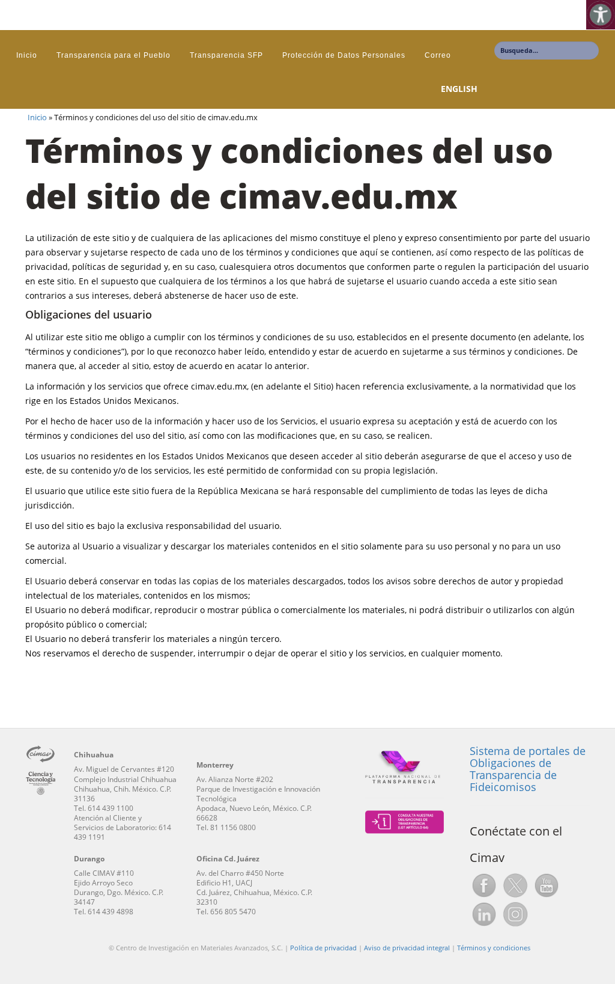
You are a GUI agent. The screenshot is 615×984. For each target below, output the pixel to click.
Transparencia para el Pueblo (113, 55)
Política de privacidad (323, 947)
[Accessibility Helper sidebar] (600, 14)
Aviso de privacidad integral (407, 947)
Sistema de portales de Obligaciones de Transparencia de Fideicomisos (528, 768)
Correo (438, 55)
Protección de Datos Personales (343, 55)
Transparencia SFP (226, 55)
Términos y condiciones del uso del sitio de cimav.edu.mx (289, 172)
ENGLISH (459, 88)
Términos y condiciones (493, 947)
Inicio (26, 55)
